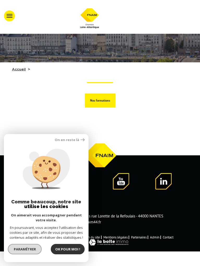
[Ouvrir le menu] (9, 15)
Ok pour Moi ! (67, 249)
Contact (168, 237)
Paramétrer (25, 249)
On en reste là (67, 140)
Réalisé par (75, 242)
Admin (154, 237)
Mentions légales (115, 237)
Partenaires (139, 237)
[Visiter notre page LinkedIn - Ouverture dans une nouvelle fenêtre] (163, 182)
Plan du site (92, 237)
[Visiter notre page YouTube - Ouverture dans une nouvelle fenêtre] (121, 182)
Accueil (19, 69)
